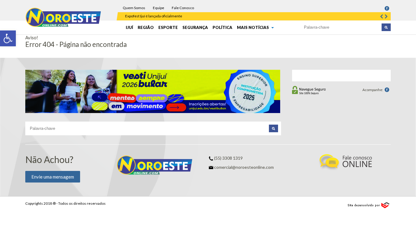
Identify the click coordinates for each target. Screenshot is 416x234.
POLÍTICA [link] (222, 27)
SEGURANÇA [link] (195, 27)
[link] (8, 38)
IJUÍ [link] (129, 27)
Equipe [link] (158, 7)
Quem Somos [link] (134, 7)
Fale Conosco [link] (183, 7)
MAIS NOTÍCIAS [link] (253, 27)
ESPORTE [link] (168, 27)
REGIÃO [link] (146, 27)
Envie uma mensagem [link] (52, 176)
